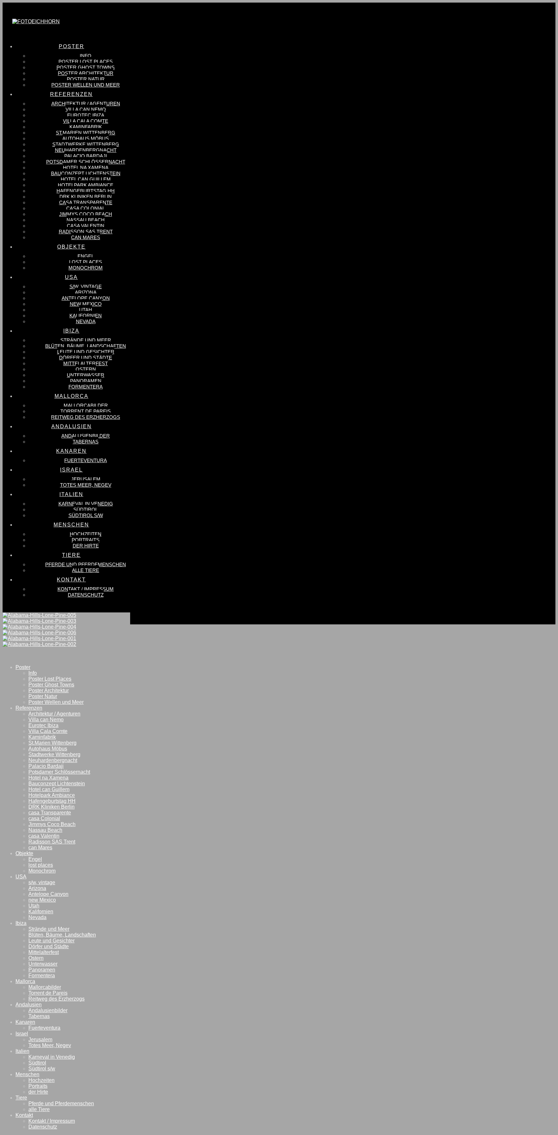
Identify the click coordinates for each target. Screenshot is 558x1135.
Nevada (37, 917)
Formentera (41, 975)
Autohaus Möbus (47, 748)
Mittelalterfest (43, 952)
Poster (23, 667)
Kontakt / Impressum (51, 1121)
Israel (22, 1033)
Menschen (27, 1074)
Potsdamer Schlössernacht (59, 772)
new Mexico (42, 900)
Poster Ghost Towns (51, 684)
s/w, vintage (41, 882)
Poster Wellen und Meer (56, 702)
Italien (22, 1051)
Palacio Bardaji (46, 766)
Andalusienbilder (47, 1010)
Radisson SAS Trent (51, 841)
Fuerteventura (44, 1028)
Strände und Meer (48, 929)
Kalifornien (40, 911)
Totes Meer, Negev (49, 1045)
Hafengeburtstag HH (52, 801)
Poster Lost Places (49, 679)
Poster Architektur (48, 690)
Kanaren (25, 1022)
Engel (35, 859)
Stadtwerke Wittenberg (54, 754)
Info (32, 673)
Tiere (21, 1097)
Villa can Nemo (46, 719)
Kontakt (24, 1115)
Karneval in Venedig (51, 1057)
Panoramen (41, 969)
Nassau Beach (45, 830)
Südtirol (37, 1063)
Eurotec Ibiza (43, 725)
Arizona (37, 888)
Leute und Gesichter (51, 940)
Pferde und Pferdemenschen (61, 1103)
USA (21, 876)
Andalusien (29, 1004)
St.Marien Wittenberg (52, 743)
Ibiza (21, 923)
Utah (33, 905)
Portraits (37, 1086)
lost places (40, 865)
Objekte (24, 853)
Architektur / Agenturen (54, 713)
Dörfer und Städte (48, 946)
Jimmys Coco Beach (52, 824)
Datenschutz (42, 1127)
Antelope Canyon (48, 894)
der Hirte (38, 1092)
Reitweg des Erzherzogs (56, 999)
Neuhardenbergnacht (52, 760)
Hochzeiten (41, 1080)
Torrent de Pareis (47, 993)
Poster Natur (42, 696)
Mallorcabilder (44, 987)
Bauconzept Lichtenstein (56, 783)
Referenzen (29, 708)
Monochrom (42, 871)
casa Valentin (43, 836)
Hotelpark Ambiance (51, 795)
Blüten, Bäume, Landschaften (62, 935)
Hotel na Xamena (48, 777)
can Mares (40, 847)
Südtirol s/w (41, 1068)
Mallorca (25, 981)
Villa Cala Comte (47, 731)
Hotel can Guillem (48, 789)
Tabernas (39, 1016)
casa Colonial (44, 818)
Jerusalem (40, 1039)
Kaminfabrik (42, 737)
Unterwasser (42, 964)
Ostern (36, 958)
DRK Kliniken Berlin (51, 807)
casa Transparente (49, 812)
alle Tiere (39, 1109)
